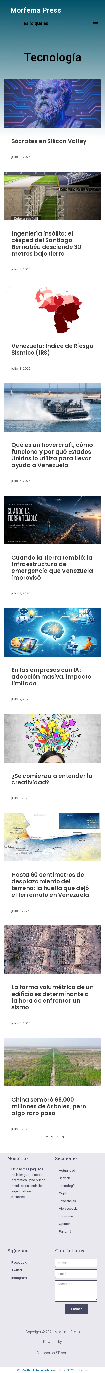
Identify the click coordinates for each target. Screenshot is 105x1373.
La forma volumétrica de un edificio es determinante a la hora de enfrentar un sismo (52, 997)
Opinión (65, 1224)
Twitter (16, 1270)
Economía (66, 1216)
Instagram (19, 1278)
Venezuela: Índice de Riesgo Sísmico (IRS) (52, 349)
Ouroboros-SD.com (53, 1353)
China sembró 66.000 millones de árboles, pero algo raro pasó (48, 1106)
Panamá (65, 1231)
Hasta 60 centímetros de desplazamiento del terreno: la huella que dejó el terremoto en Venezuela (50, 885)
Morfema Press (35, 10)
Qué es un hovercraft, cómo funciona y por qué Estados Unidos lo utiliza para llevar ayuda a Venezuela (52, 455)
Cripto (64, 1193)
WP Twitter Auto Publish (33, 1370)
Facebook (19, 1262)
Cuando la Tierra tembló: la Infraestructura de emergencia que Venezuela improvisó (52, 568)
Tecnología (67, 1186)
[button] (95, 22)
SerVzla (65, 1178)
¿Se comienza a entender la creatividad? (52, 779)
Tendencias (67, 1201)
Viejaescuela (68, 1208)
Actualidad (67, 1170)
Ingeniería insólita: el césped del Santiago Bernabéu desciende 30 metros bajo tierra (46, 244)
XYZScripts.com (77, 1370)
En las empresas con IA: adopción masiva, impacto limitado (51, 677)
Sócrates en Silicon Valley (48, 141)
